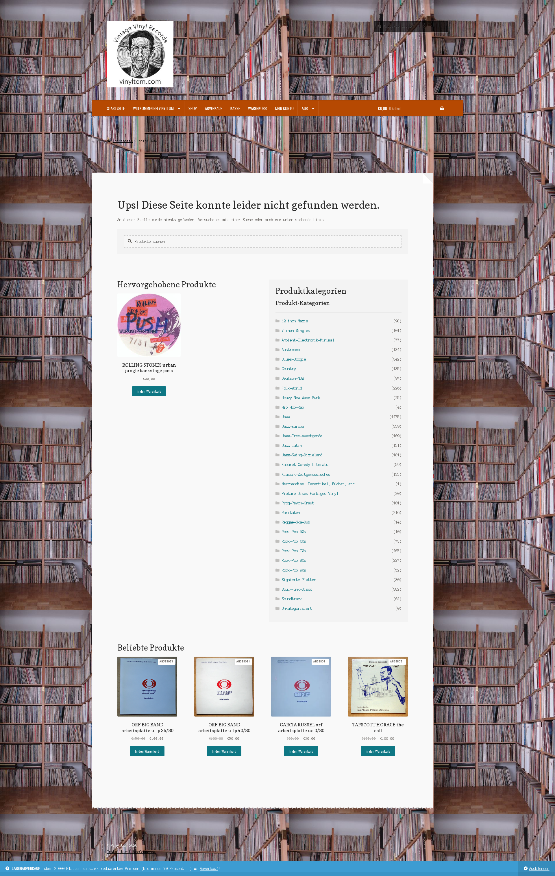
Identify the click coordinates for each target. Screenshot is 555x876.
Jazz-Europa (293, 426)
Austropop (291, 350)
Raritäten (291, 513)
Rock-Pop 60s (294, 541)
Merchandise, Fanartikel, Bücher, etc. (319, 484)
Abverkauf (209, 869)
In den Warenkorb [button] (149, 391)
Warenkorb (257, 108)
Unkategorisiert (297, 608)
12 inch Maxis (295, 321)
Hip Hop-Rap (293, 407)
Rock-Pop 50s (294, 532)
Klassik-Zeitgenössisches (306, 474)
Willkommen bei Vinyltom (153, 108)
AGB (305, 108)
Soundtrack (292, 599)
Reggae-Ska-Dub (296, 522)
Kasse (235, 108)
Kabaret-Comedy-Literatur (306, 465)
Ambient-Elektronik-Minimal (308, 340)
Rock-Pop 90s (294, 570)
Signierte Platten (299, 580)
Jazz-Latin (292, 445)
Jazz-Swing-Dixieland (302, 455)
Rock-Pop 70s (294, 551)
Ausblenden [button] (539, 869)
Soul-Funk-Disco (297, 589)
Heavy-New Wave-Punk (301, 398)
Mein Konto (284, 108)
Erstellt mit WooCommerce (131, 852)
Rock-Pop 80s (294, 560)
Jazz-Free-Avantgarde (302, 436)
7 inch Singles (296, 331)
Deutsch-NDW (293, 378)
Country (289, 369)
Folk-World (292, 388)
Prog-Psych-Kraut (298, 503)
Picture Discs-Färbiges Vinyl (310, 493)
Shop (192, 108)
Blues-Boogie (294, 359)
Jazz (286, 417)
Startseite (116, 108)
